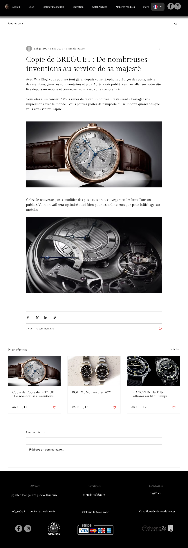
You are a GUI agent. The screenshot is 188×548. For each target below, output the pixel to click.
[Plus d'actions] (160, 49)
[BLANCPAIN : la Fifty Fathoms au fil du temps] (153, 371)
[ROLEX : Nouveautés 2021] (94, 371)
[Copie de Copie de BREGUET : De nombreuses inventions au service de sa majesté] (34, 371)
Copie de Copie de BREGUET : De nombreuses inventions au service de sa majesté (34, 394)
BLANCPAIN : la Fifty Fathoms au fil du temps (149, 394)
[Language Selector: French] (157, 7)
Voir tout (175, 349)
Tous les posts (15, 23)
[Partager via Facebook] (28, 317)
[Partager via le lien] (55, 317)
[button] (175, 23)
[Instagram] (177, 6)
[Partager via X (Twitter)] (37, 317)
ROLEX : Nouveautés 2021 (92, 392)
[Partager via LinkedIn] (46, 317)
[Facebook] (170, 6)
